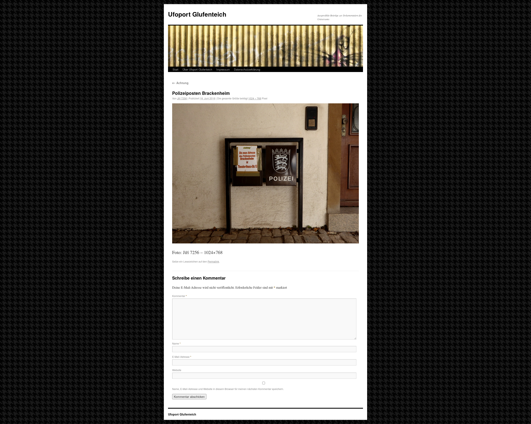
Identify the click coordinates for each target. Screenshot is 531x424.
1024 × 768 (254, 98)
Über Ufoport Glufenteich (197, 69)
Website (176, 370)
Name (176, 343)
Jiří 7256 (182, 98)
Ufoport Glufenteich (197, 14)
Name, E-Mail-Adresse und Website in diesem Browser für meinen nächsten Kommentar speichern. (228, 389)
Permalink (213, 261)
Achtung (180, 83)
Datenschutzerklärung (247, 69)
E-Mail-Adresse (181, 356)
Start (175, 69)
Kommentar (179, 296)
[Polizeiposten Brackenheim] (265, 173)
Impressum (223, 69)
